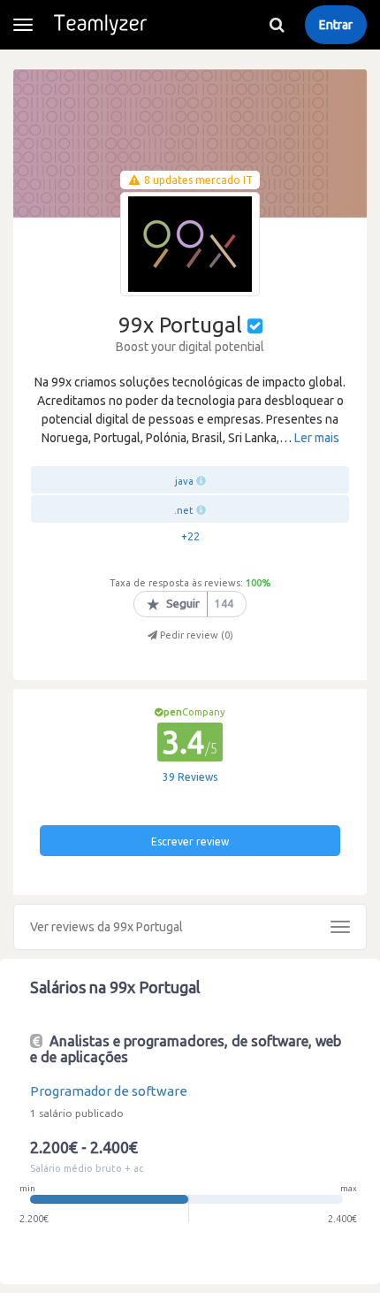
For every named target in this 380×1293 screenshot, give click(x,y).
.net (184, 510)
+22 (190, 536)
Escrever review (190, 841)
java (184, 481)
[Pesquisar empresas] (276, 24)
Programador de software (108, 1090)
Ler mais (316, 438)
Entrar (336, 25)
